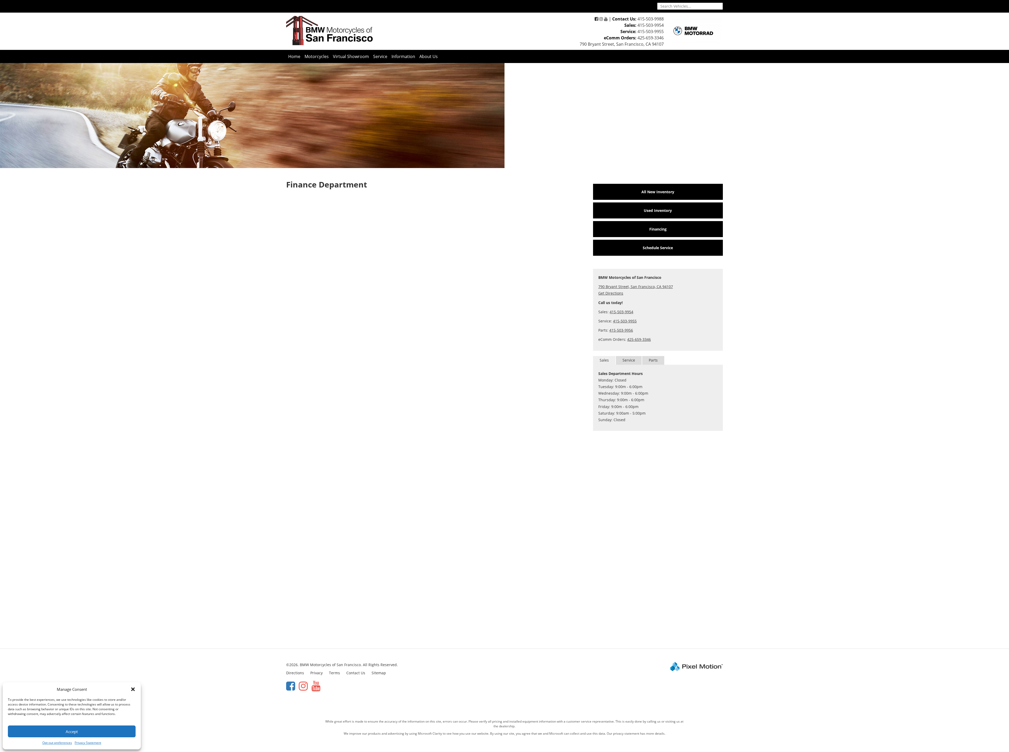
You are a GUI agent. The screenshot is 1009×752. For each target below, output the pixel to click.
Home (294, 56)
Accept (72, 731)
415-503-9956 (621, 330)
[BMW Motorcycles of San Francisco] (329, 30)
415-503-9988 (650, 19)
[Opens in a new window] (596, 19)
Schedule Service (658, 247)
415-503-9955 (650, 31)
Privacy (316, 672)
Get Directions (610, 293)
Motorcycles (317, 56)
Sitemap (379, 672)
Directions (295, 672)
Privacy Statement (88, 742)
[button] (133, 689)
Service (380, 56)
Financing (658, 229)
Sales (604, 360)
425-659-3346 (650, 38)
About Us (428, 56)
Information (403, 56)
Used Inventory (658, 210)
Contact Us (355, 672)
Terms (334, 672)
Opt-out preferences (57, 742)
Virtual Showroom (351, 56)
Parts (653, 360)
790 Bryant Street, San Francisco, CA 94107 (622, 44)
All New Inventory (657, 191)
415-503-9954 (650, 25)
